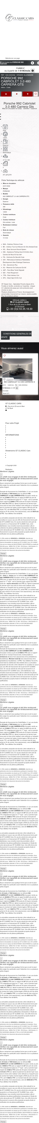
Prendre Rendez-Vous (14, 55)
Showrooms (10, 39)
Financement (11, 31)
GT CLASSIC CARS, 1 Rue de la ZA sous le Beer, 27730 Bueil (18, 466)
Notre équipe (11, 43)
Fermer (3, 553)
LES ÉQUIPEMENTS (12, 116)
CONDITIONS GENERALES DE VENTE (16, 335)
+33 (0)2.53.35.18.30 (12, 9)
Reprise (9, 35)
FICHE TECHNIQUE (12, 113)
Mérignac (9, 455)
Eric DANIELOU (17, 469)
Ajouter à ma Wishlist (36, 94)
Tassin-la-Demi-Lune (13, 457)
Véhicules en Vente (13, 27)
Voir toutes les (12, 63)
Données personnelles (13, 442)
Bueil (7, 453)
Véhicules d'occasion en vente (15, 426)
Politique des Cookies (13, 444)
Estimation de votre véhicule (15, 432)
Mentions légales (11, 446)
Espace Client (11, 47)
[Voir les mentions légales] (33, 70)
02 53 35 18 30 (11, 51)
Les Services (10, 428)
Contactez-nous (11, 438)
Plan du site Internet (12, 448)
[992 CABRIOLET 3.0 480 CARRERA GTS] (33, 63)
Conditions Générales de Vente (16, 440)
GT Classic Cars (14, 23)
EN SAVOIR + (9, 119)
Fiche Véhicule (20, 328)
